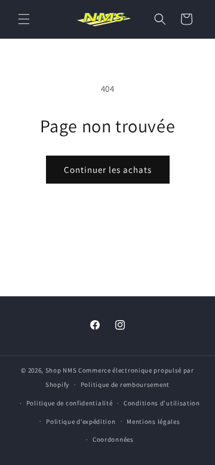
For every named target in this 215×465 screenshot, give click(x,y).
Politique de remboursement (125, 384)
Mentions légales (153, 421)
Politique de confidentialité (69, 403)
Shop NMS (61, 370)
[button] (24, 19)
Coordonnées (113, 439)
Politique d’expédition (80, 421)
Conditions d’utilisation (162, 403)
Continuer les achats (108, 169)
